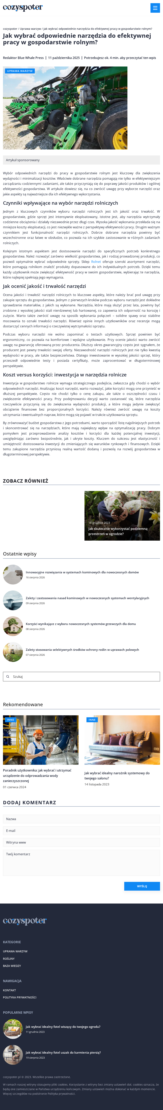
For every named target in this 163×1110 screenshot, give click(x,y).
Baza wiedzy (12, 966)
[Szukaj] (8, 676)
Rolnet (96, 261)
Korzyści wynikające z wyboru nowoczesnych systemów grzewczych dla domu (81, 624)
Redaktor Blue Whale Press (23, 58)
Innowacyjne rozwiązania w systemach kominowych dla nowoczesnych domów (82, 572)
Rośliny (9, 959)
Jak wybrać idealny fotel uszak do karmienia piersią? (63, 1052)
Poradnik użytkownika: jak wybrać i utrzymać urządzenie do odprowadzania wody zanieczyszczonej (37, 775)
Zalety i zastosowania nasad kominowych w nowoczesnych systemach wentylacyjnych (87, 598)
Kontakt (9, 990)
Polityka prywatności (19, 997)
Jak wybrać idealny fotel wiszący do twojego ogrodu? (63, 1027)
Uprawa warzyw (20, 71)
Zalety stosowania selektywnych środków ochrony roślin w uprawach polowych (82, 650)
